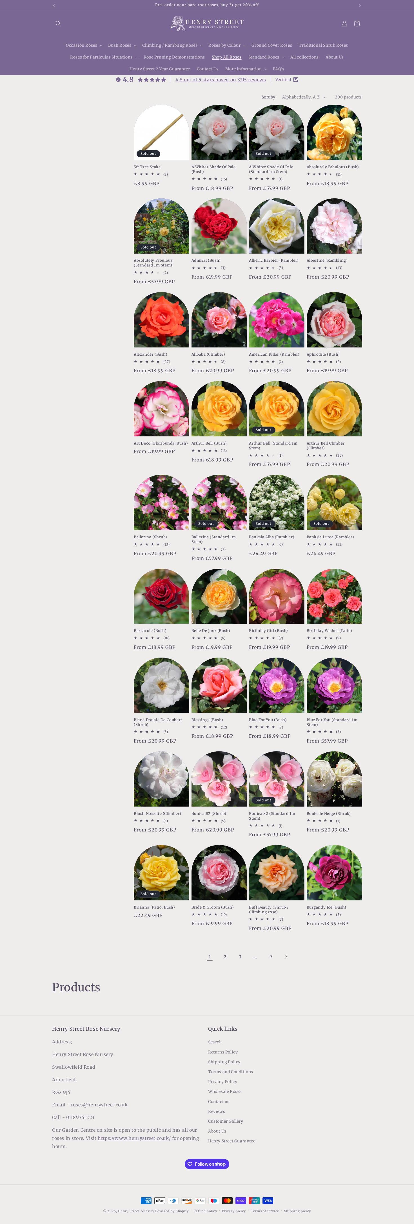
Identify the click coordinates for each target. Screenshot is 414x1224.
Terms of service (265, 1211)
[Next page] (286, 956)
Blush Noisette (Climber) (157, 813)
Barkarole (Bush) (150, 631)
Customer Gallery (225, 1121)
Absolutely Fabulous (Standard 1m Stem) (153, 263)
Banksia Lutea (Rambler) (330, 537)
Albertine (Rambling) (327, 261)
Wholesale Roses (225, 1091)
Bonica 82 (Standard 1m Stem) (272, 816)
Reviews (216, 1111)
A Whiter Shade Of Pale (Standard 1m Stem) (271, 169)
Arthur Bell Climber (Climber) (326, 445)
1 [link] (210, 957)
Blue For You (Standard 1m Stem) (332, 722)
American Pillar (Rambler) (274, 354)
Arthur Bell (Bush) (209, 443)
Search (215, 1042)
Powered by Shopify (172, 1211)
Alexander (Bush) (151, 354)
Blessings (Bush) (208, 720)
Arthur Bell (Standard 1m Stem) (273, 445)
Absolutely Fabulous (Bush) (333, 167)
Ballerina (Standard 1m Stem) (214, 539)
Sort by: (269, 97)
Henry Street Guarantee (231, 1141)
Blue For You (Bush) (268, 720)
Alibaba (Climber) (208, 354)
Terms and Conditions (230, 1071)
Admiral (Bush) (206, 261)
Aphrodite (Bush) (323, 354)
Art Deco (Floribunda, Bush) (161, 443)
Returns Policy (223, 1052)
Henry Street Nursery (136, 1211)
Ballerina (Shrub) (150, 537)
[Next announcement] (360, 5)
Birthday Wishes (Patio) (329, 631)
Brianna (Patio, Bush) (154, 907)
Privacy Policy (222, 1081)
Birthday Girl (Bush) (268, 631)
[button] (58, 23)
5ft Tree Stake (147, 167)
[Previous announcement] (54, 5)
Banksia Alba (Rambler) (271, 537)
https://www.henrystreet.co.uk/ (134, 1138)
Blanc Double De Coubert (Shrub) (158, 722)
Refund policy (205, 1211)
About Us (217, 1131)
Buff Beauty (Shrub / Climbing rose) (269, 909)
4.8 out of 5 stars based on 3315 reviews (220, 79)
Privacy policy (234, 1211)
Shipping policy (297, 1211)
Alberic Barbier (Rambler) (274, 261)
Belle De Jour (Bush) (211, 631)
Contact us (219, 1101)
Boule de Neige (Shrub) (329, 813)
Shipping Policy (224, 1061)
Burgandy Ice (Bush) (326, 907)
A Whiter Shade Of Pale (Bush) (214, 169)
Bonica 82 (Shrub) (209, 813)
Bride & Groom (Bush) (213, 907)
